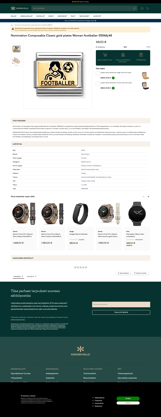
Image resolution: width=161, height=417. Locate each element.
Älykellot (40, 16)
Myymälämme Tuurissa (20, 373)
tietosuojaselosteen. (18, 320)
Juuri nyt (97, 16)
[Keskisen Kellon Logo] (19, 8)
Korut (51, 16)
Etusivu (11, 25)
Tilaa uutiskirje (121, 312)
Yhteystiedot (16, 378)
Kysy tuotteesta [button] (124, 273)
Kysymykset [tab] (30, 276)
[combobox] (84, 8)
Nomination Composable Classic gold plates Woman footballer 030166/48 (33, 25)
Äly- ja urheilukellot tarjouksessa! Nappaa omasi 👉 (80, 20)
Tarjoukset (84, 16)
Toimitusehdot (89, 373)
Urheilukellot (26, 16)
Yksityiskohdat (19, 121)
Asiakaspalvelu (52, 373)
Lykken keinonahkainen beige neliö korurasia (116, 72)
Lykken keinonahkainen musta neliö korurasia (116, 83)
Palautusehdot (89, 378)
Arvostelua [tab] (17, 276)
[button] (148, 197)
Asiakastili (50, 378)
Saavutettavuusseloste (127, 378)
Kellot (14, 16)
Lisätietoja (17, 144)
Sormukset (62, 16)
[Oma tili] (142, 8)
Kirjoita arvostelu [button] (141, 273)
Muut (73, 16)
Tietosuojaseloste (125, 373)
